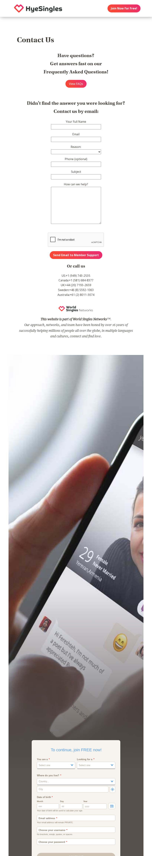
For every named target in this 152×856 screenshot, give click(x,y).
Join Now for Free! (124, 8)
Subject (76, 172)
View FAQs (76, 84)
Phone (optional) (76, 159)
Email (76, 134)
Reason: (76, 147)
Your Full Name (76, 122)
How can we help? (76, 184)
